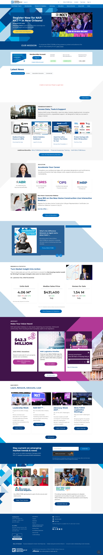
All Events (51, 437)
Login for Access (37, 142)
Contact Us (57, 516)
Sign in (89, 2)
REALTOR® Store (67, 2)
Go (58, 2)
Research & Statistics (40, 6)
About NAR (81, 6)
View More (85, 98)
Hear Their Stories (22, 500)
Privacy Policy (35, 528)
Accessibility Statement (37, 530)
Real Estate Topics (16, 6)
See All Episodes (72, 367)
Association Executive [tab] (38, 73)
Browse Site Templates (60, 144)
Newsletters (35, 516)
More (88, 6)
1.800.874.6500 (58, 519)
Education (61, 6)
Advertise (34, 520)
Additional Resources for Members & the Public (38, 525)
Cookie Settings (36, 534)
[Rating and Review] (17, 539)
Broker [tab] (28, 73)
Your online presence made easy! (48, 551)
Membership (28, 6)
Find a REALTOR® (47, 248)
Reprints (34, 522)
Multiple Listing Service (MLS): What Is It (56, 543)
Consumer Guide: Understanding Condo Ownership (77, 543)
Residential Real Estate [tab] (18, 73)
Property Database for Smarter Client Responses (34, 543)
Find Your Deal (78, 142)
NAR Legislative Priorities (49, 351)
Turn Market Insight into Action (25, 269)
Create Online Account (38, 62)
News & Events (71, 6)
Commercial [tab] (49, 73)
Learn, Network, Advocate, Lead (26, 388)
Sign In (37, 58)
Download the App (18, 142)
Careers (34, 518)
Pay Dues (82, 2)
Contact (76, 2)
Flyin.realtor (51, 364)
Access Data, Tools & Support (52, 109)
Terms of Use (35, 532)
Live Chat (57, 521)
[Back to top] (99, 552)
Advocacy (52, 6)
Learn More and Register (23, 31)
